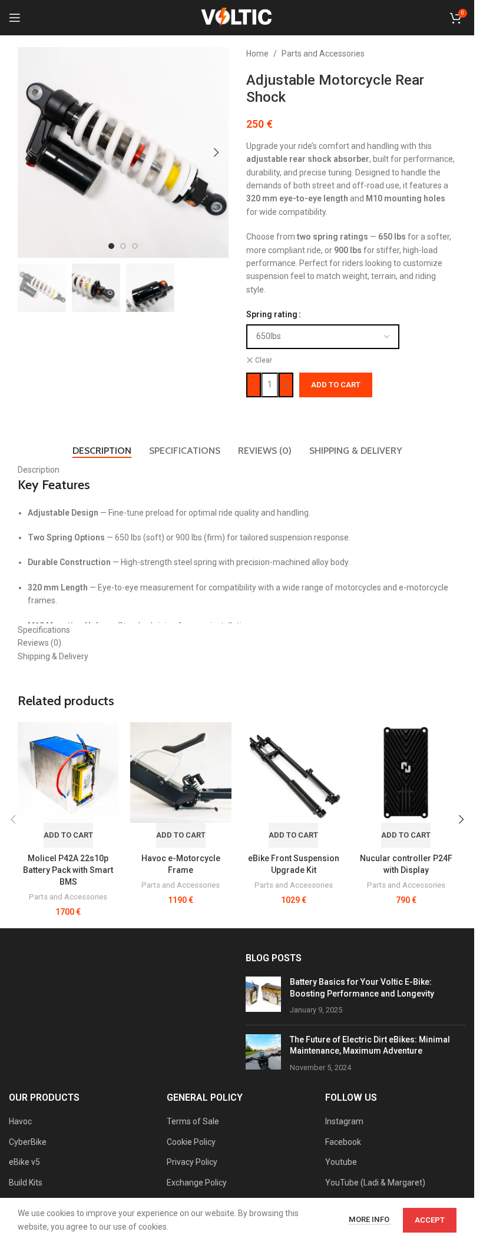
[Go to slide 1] (111, 246)
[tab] (101, 451)
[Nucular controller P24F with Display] (406, 772)
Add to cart (335, 384)
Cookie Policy (191, 1142)
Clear (263, 360)
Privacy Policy (192, 1162)
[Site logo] (237, 17)
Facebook (343, 1142)
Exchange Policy (197, 1182)
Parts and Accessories (323, 53)
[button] (29, 152)
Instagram (344, 1121)
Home (257, 53)
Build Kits (25, 1182)
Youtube (341, 1162)
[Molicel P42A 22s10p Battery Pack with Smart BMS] (68, 772)
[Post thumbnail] (263, 996)
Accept (430, 1220)
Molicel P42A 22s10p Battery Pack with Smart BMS (68, 870)
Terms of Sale (193, 1121)
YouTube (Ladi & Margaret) (375, 1182)
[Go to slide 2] (123, 246)
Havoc (20, 1121)
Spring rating (271, 314)
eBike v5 (24, 1162)
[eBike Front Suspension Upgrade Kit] (293, 772)
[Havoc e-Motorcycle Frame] (180, 772)
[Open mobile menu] (15, 17)
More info (370, 1219)
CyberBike (28, 1142)
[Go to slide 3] (135, 246)
